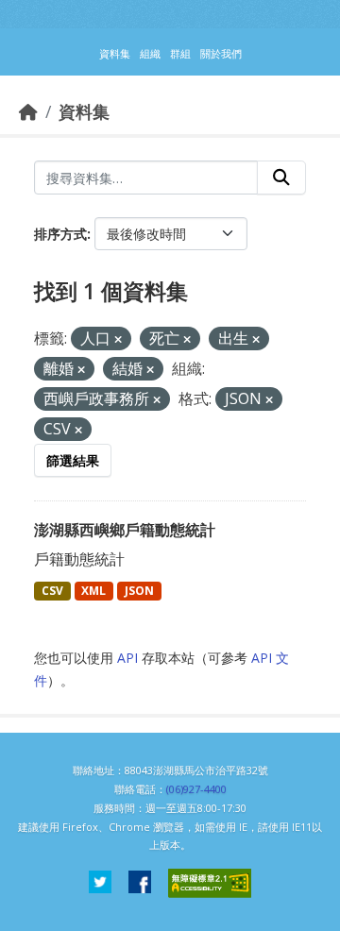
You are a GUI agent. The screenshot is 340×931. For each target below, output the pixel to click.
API (127, 658)
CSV (52, 591)
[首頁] (28, 111)
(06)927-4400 (196, 789)
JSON (139, 591)
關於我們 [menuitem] (221, 53)
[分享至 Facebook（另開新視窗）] (140, 883)
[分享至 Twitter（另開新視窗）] (100, 883)
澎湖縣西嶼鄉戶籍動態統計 (124, 529)
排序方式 (60, 234)
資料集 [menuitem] (114, 53)
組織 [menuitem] (150, 53)
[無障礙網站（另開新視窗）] (209, 883)
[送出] (281, 178)
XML (93, 591)
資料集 (84, 111)
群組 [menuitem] (180, 53)
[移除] (118, 339)
